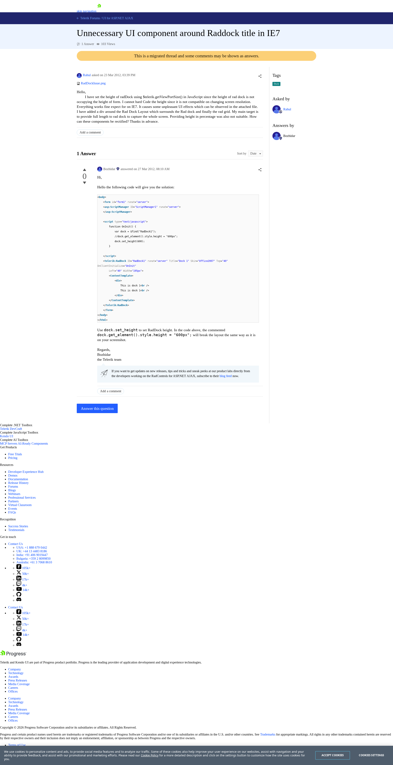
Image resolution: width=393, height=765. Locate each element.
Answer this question (97, 408)
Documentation (18, 479)
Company (14, 669)
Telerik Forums (89, 18)
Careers (13, 687)
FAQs (12, 512)
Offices (13, 691)
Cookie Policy (149, 755)
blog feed (226, 376)
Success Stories (18, 526)
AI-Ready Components (33, 443)
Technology (16, 673)
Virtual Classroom (20, 505)
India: (32, 555)
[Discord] (18, 600)
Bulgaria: (33, 558)
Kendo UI (6, 436)
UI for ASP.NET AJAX (117, 18)
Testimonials (16, 530)
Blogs (12, 490)
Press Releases (17, 680)
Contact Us (15, 544)
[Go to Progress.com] (13, 655)
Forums (13, 486)
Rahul (87, 75)
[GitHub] (18, 595)
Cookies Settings (371, 755)
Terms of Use (17, 745)
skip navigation (86, 11)
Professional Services (22, 497)
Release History (18, 483)
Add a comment (90, 132)
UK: (31, 551)
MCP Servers (8, 443)
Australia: (34, 562)
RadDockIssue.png (93, 83)
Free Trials (15, 454)
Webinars (14, 494)
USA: (31, 547)
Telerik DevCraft (11, 429)
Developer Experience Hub (26, 471)
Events (12, 508)
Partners (13, 501)
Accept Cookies (333, 755)
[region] (196, 755)
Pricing (12, 458)
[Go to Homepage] (99, 11)
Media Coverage (19, 684)
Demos (12, 475)
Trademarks (267, 734)
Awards (13, 676)
